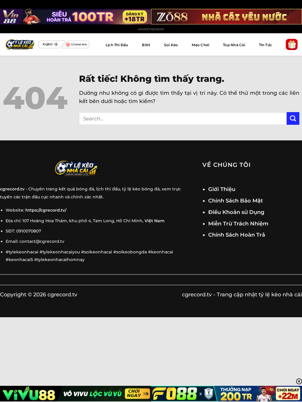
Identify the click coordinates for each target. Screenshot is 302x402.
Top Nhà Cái (234, 45)
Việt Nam (155, 220)
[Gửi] (293, 118)
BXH (146, 45)
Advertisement (151, 29)
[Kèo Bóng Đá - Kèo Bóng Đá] (19, 45)
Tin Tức (265, 45)
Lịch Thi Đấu (117, 45)
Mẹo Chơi (200, 45)
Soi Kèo (171, 45)
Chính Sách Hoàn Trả (236, 235)
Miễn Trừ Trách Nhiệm (238, 223)
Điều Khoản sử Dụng (236, 212)
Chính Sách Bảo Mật (235, 200)
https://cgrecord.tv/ (45, 210)
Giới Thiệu (221, 189)
